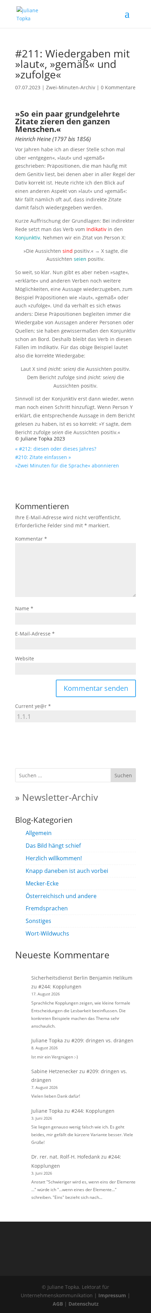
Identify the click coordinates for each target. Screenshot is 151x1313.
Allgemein (39, 833)
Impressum (112, 1295)
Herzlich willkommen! (54, 858)
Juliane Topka (47, 1040)
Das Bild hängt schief (53, 845)
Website (24, 658)
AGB (58, 1303)
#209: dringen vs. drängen (102, 1040)
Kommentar (31, 538)
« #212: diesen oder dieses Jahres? (55, 448)
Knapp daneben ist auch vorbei (67, 871)
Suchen (123, 775)
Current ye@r (33, 706)
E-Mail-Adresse (35, 633)
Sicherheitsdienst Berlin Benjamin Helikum (81, 977)
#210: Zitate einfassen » (43, 457)
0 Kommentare (118, 87)
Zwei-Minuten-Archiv (70, 87)
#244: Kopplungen (59, 986)
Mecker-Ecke (42, 883)
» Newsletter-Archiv (56, 797)
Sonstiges (38, 921)
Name (24, 608)
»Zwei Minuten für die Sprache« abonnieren (67, 465)
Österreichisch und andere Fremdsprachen (61, 902)
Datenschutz (83, 1303)
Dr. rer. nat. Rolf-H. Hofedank (65, 1156)
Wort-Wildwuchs (47, 933)
